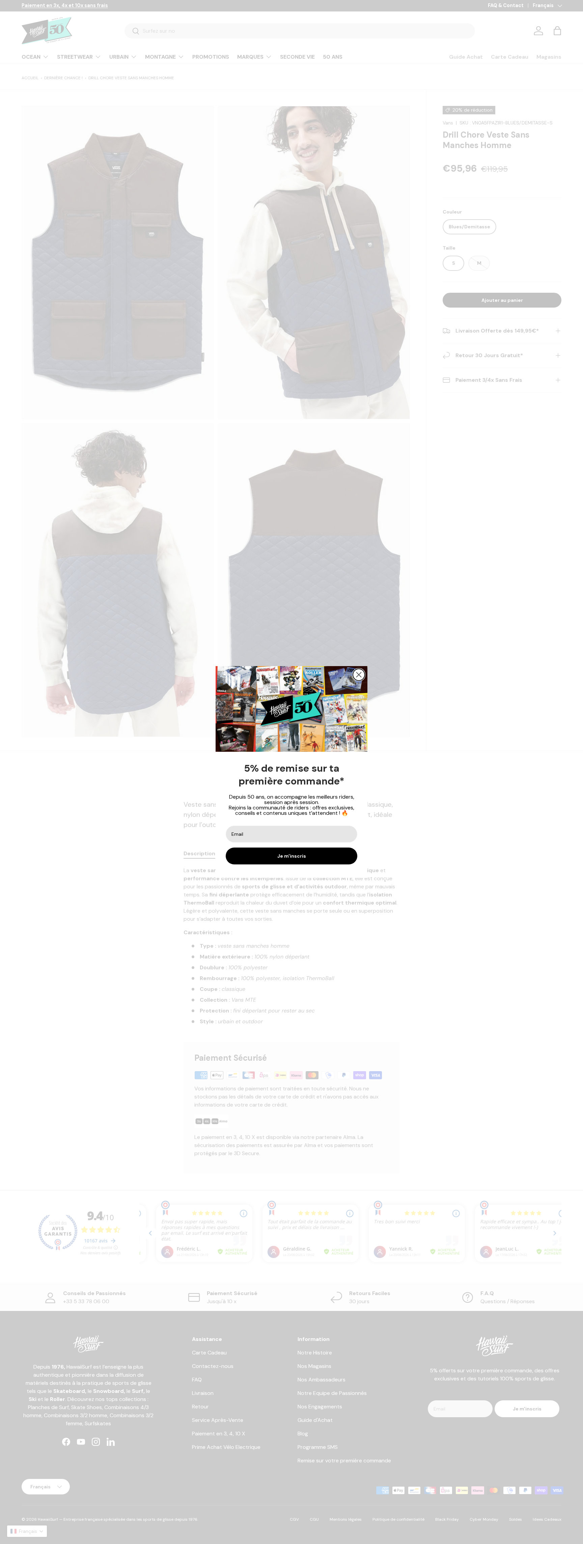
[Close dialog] (359, 675)
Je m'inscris (291, 856)
